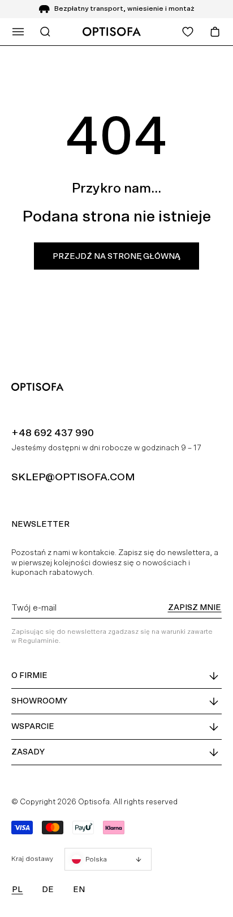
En (79, 889)
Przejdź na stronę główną (116, 256)
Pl (17, 889)
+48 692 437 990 (52, 432)
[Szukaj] (45, 31)
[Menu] (18, 31)
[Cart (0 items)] (214, 31)
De (48, 889)
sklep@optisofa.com (73, 477)
